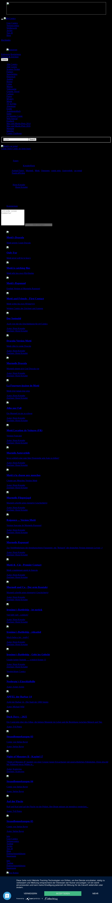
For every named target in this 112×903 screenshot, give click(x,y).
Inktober (10, 131)
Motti (37, 170)
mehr (95, 893)
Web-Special (12, 118)
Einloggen (5, 54)
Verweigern (30, 893)
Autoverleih (67, 170)
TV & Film (11, 104)
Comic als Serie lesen (21, 148)
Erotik (9, 109)
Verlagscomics (13, 25)
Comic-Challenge (14, 133)
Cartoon (10, 94)
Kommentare (12, 206)
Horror (9, 81)
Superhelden (12, 74)
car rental (78, 170)
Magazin (10, 128)
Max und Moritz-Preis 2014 (18, 123)
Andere (10, 79)
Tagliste (10, 844)
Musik (9, 101)
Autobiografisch (13, 111)
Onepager (45, 170)
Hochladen (6, 40)
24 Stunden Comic (15, 116)
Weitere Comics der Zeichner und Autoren (25, 308)
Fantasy (10, 72)
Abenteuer (11, 106)
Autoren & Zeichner (10, 57)
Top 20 (10, 33)
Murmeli (30, 170)
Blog (9, 35)
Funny (9, 96)
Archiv (10, 30)
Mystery (10, 99)
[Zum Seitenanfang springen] (13, 873)
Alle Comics (12, 64)
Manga (10, 86)
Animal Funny (18, 170)
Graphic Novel (13, 91)
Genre (4, 60)
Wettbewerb (12, 28)
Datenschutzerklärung (16, 853)
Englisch (10, 121)
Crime (9, 84)
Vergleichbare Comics (16, 671)
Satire (9, 114)
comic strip (56, 170)
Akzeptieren (63, 893)
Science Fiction (13, 69)
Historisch (11, 77)
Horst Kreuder (19, 185)
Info (8, 836)
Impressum (11, 856)
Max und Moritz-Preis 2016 (18, 126)
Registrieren (16, 54)
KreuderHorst (29, 165)
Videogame (11, 89)
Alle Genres (12, 67)
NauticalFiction (18, 173)
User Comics (12, 23)
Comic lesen (6, 148)
